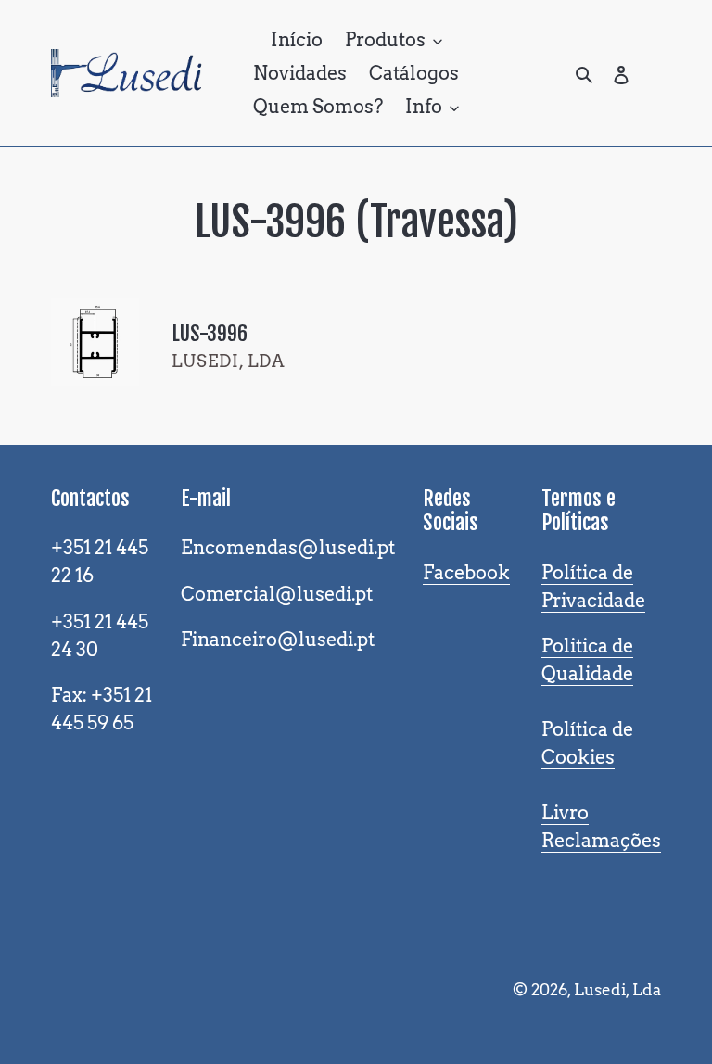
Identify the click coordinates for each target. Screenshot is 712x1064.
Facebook (466, 573)
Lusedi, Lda (617, 990)
